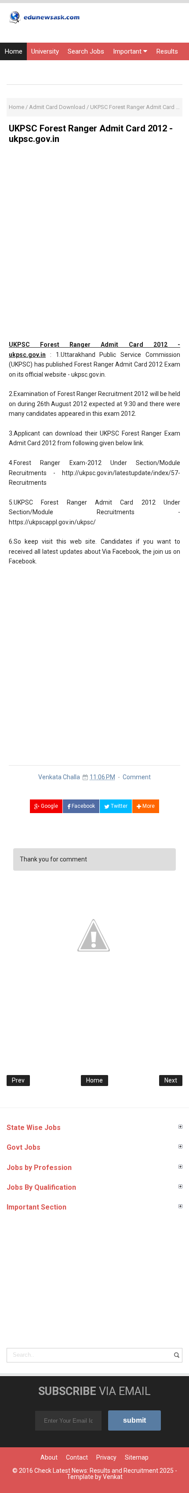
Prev (18, 1080)
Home (13, 51)
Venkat (113, 1476)
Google (49, 806)
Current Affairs (83, 69)
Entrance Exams (28, 69)
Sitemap (137, 1457)
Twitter (118, 806)
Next (170, 1080)
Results (167, 51)
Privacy (106, 1457)
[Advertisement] (94, 245)
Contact (77, 1457)
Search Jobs (86, 51)
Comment (137, 777)
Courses (125, 69)
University (45, 51)
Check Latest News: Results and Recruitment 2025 (104, 1470)
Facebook (82, 806)
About (49, 1457)
